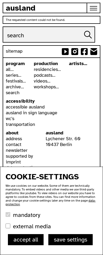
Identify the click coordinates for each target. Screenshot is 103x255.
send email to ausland (93, 51)
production (46, 63)
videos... (42, 81)
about (12, 133)
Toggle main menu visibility (93, 8)
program (15, 63)
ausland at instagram (74, 51)
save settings (70, 239)
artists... (78, 63)
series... (13, 75)
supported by (19, 156)
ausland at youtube (65, 51)
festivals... (16, 81)
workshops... (46, 87)
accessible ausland (25, 107)
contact (13, 144)
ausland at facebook (84, 51)
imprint (13, 162)
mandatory (26, 214)
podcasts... (44, 75)
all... (10, 69)
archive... (15, 87)
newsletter (16, 150)
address (14, 139)
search (13, 92)
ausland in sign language (31, 113)
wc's (10, 118)
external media (32, 226)
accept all (25, 239)
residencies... (47, 69)
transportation (20, 124)
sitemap (14, 51)
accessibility (20, 101)
